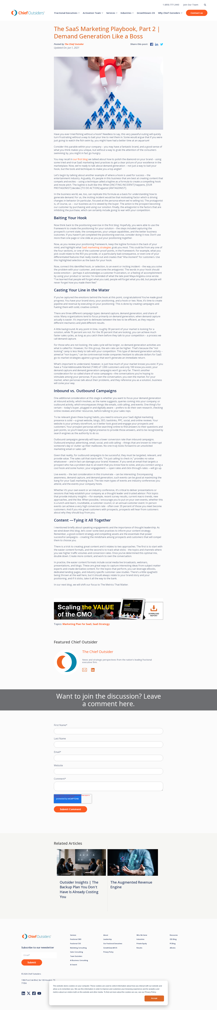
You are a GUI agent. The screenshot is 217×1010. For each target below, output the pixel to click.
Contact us (197, 12)
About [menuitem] (105, 935)
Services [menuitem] (110, 12)
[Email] (86, 669)
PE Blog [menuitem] (173, 943)
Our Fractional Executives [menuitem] (112, 943)
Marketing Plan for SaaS (77, 624)
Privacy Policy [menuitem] (108, 952)
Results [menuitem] (139, 948)
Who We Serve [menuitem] (142, 935)
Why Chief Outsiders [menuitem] (169, 12)
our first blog (80, 159)
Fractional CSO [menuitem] (75, 943)
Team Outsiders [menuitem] (76, 956)
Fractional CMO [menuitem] (75, 939)
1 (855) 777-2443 (171, 4)
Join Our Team (190, 4)
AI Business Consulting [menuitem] (79, 960)
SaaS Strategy (101, 624)
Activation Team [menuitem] (92, 12)
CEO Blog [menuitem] (173, 939)
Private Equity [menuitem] (142, 943)
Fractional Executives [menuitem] (65, 12)
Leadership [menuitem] (107, 939)
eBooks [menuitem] (173, 948)
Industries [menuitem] (126, 12)
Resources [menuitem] (174, 935)
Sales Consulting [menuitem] (76, 952)
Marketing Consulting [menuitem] (78, 948)
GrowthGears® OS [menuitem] (110, 948)
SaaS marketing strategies (96, 247)
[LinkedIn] (94, 669)
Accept (154, 998)
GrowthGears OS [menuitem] (146, 12)
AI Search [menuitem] (73, 965)
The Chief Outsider (74, 44)
